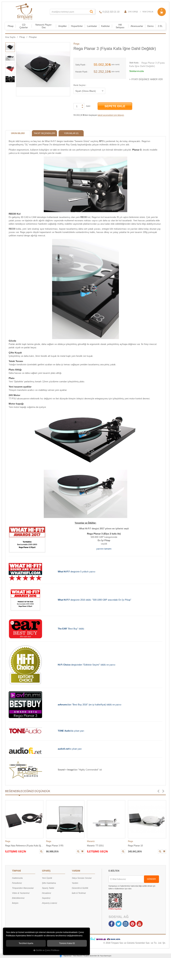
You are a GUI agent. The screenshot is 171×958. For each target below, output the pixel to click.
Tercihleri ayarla (26, 943)
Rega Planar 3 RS (54, 845)
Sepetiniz (46, 898)
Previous (158, 791)
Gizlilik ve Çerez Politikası (47, 950)
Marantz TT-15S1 (95, 845)
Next (163, 791)
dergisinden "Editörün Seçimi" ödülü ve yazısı (86, 664)
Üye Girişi (133, 12)
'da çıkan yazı (71, 731)
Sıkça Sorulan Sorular (82, 878)
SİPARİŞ (46, 871)
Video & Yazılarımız (21, 893)
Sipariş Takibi (48, 888)
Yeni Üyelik (147, 12)
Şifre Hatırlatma (49, 883)
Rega (76, 43)
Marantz (91, 841)
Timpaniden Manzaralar (23, 888)
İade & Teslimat (79, 893)
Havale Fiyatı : (81, 72)
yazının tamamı (104, 549)
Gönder (151, 879)
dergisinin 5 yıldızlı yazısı (76, 571)
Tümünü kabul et (67, 943)
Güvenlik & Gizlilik (80, 888)
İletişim (15, 903)
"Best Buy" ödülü (71, 628)
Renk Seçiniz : (80, 85)
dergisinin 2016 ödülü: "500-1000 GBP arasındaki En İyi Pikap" (94, 600)
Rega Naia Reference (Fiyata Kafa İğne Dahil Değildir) (24, 845)
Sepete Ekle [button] (115, 106)
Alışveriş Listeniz (49, 903)
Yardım (75, 883)
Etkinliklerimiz (18, 898)
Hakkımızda (17, 878)
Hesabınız (46, 893)
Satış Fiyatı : (80, 65)
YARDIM (76, 871)
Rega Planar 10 (135, 845)
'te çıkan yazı (70, 749)
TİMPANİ (16, 871)
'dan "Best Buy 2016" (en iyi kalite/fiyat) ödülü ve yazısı (89, 704)
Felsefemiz (17, 883)
